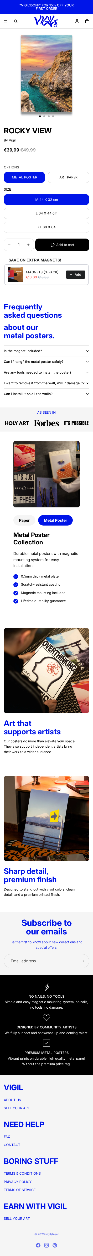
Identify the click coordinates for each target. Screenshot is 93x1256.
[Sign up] (82, 961)
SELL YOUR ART (17, 1108)
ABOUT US (12, 1100)
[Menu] (5, 21)
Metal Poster (55, 520)
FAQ (7, 1137)
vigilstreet (52, 1234)
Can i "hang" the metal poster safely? (33, 362)
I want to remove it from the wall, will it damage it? (44, 383)
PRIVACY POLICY (18, 1181)
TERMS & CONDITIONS (22, 1173)
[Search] (15, 21)
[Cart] (87, 21)
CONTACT (12, 1145)
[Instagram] (46, 1245)
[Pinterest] (55, 1245)
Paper (24, 520)
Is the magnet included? (23, 351)
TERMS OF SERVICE (20, 1190)
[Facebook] (38, 1245)
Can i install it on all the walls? (28, 394)
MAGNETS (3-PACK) (42, 272)
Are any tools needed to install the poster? (37, 372)
